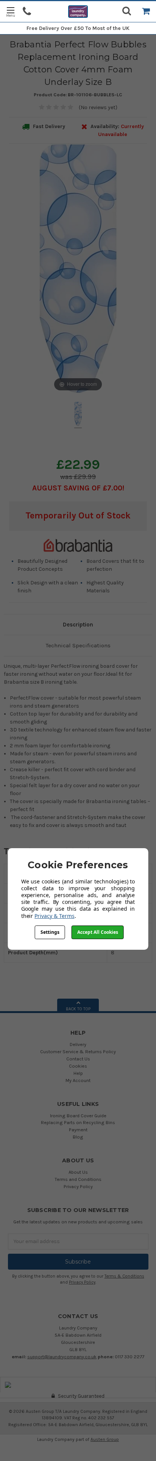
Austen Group (104, 1439)
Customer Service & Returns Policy (78, 1051)
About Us (78, 1172)
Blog (78, 1137)
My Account (78, 1080)
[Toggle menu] (10, 11)
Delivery (78, 1044)
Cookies (78, 1066)
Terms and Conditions (78, 1179)
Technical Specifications (78, 645)
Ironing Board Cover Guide (78, 1115)
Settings (50, 932)
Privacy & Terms (54, 915)
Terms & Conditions (124, 1276)
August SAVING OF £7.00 (77, 488)
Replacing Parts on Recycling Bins (78, 1122)
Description (78, 624)
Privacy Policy (78, 1186)
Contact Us (78, 1059)
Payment (78, 1129)
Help (78, 1073)
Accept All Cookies (97, 932)
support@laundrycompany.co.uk (62, 1356)
